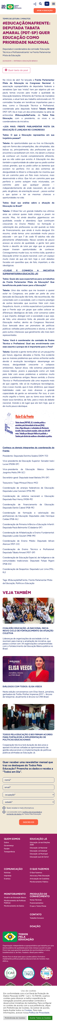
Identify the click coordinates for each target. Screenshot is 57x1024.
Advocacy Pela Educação (40, 876)
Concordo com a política (12, 809)
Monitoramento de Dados (14, 906)
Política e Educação (25, 583)
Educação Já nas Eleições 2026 (40, 843)
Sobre (6, 842)
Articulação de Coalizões (39, 879)
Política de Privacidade (39, 1012)
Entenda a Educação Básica (26, 61)
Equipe (6, 849)
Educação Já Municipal (39, 854)
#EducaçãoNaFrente (17, 580)
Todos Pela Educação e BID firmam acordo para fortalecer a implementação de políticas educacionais (28, 737)
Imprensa (7, 876)
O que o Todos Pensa (38, 906)
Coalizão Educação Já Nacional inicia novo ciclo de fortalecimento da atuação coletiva (28, 630)
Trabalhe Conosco (37, 918)
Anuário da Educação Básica (15, 897)
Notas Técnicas (36, 900)
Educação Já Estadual (38, 851)
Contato (35, 914)
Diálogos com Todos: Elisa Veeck (22, 686)
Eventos (7, 879)
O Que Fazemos (36, 873)
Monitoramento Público (39, 882)
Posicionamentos (36, 903)
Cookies (28, 1010)
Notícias (7, 873)
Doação (35, 926)
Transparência (9, 852)
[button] (40, 4)
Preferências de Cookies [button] (15, 1018)
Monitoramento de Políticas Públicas (15, 902)
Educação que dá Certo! (39, 857)
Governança (9, 845)
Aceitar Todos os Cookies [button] (40, 1018)
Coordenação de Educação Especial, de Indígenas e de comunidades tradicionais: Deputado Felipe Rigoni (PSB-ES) (28, 560)
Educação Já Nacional (38, 848)
